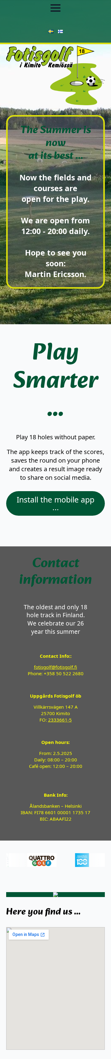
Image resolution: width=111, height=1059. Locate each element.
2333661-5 (60, 720)
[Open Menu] (55, 8)
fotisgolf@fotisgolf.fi (55, 667)
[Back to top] (95, 1043)
